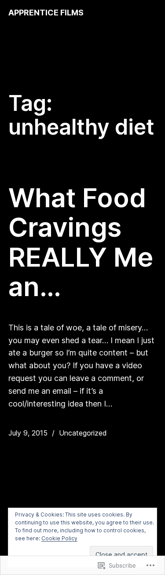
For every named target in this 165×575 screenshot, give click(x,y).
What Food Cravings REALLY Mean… (80, 242)
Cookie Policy (59, 538)
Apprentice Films (46, 12)
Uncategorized (83, 433)
